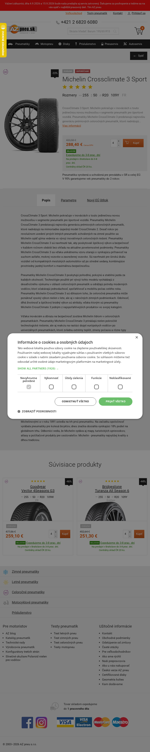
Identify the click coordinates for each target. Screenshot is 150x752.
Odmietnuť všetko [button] (75, 401)
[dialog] (75, 376)
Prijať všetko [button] (115, 401)
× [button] (136, 337)
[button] (75, 368)
